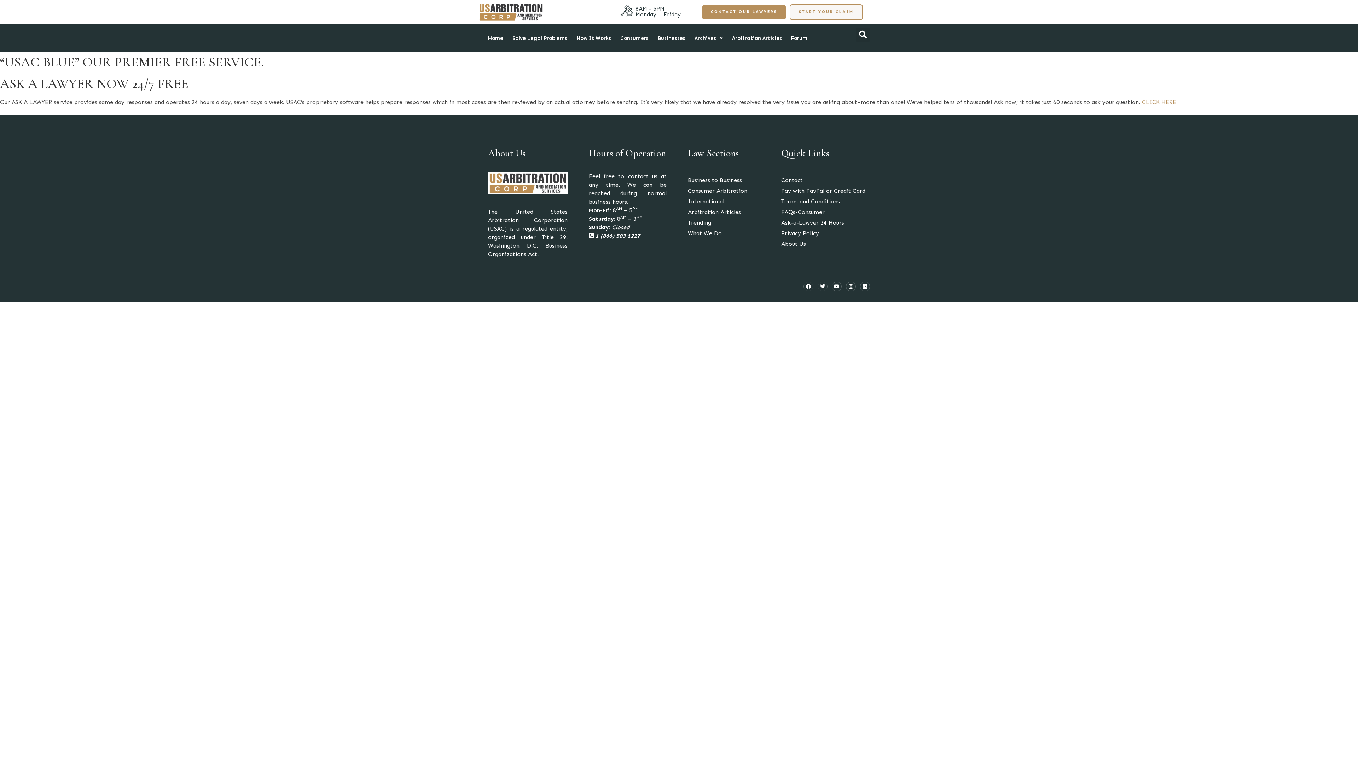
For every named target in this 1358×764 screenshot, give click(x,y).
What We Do (705, 233)
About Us (793, 244)
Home (495, 38)
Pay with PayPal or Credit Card (823, 190)
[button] (863, 35)
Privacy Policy (800, 233)
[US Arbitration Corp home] (511, 12)
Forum (799, 38)
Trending (699, 222)
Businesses (671, 38)
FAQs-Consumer (803, 212)
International (706, 201)
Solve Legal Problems (539, 38)
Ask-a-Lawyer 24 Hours (812, 222)
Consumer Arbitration (717, 190)
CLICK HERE (1159, 102)
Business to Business (715, 180)
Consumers (634, 38)
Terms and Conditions (810, 201)
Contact (792, 180)
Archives (705, 38)
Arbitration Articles (757, 38)
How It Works (593, 38)
